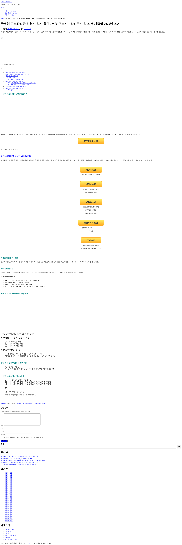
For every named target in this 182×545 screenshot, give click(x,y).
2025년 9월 (8, 479)
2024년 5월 (8, 509)
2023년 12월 (9, 519)
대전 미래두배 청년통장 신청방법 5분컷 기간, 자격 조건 (19, 462)
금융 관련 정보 (9, 15)
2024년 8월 (8, 505)
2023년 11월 (9, 521)
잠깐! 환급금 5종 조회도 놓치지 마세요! (17, 74)
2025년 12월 (9, 473)
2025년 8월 (8, 481)
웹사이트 (3, 434)
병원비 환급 (91, 184)
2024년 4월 (8, 511)
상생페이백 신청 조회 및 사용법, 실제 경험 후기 (17, 458)
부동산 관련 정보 (10, 11)
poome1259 (27, 29)
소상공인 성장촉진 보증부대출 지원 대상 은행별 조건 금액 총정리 (23, 460)
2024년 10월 (9, 501)
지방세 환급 (91, 170)
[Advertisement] (91, 115)
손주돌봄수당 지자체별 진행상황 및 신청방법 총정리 (18, 464)
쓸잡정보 (8, 537)
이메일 (3, 431)
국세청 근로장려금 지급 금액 (14, 88)
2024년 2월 (8, 515)
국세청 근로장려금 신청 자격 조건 (16, 81)
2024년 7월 (8, 507)
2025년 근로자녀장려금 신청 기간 (16, 86)
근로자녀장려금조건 (40, 403)
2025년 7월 (8, 483)
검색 (2, 444)
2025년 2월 (8, 493)
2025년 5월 (8, 487)
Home (2, 18)
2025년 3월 (8, 491)
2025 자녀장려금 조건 (17, 79)
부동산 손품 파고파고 (6, 2)
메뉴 (2, 7)
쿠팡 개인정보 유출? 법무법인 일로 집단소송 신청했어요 (20, 456)
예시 (12, 90)
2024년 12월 (9, 497)
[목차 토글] (2, 69)
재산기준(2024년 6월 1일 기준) (20, 84)
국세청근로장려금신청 (24, 403)
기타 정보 (4, 403)
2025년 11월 (9, 475)
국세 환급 (91, 240)
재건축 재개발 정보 (11, 13)
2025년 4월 (8, 489)
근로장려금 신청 (91, 141)
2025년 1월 (8, 495)
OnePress (31, 543)
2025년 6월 (8, 485)
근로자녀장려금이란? (12, 76)
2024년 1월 (8, 517)
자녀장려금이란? (11, 77)
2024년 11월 (9, 499)
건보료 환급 (91, 202)
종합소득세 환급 (91, 223)
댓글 (2, 425)
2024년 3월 (8, 513)
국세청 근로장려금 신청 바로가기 (16, 72)
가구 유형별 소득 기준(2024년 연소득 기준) (23, 83)
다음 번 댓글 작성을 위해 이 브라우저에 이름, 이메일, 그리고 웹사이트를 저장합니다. (24, 437)
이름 (2, 428)
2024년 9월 (8, 503)
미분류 (7, 533)
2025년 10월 (9, 477)
